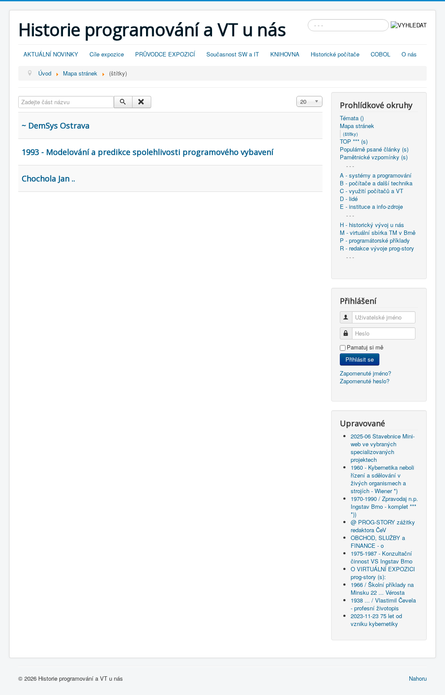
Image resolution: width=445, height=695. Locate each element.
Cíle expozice (107, 54)
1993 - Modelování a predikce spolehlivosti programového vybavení (147, 152)
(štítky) (350, 133)
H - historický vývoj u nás (372, 225)
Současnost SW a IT (232, 54)
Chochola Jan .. (48, 178)
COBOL (380, 54)
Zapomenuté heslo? (364, 381)
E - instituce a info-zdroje (371, 207)
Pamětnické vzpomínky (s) (374, 157)
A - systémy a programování (376, 175)
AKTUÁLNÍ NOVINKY (50, 54)
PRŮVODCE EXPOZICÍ (165, 54)
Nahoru (418, 678)
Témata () (352, 118)
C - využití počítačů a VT (371, 191)
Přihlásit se (359, 359)
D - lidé (349, 199)
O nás (409, 54)
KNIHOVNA (284, 54)
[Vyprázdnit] (141, 102)
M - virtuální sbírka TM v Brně (377, 233)
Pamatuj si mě (365, 347)
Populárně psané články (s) (374, 149)
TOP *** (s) (354, 141)
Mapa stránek (357, 126)
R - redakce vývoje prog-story (377, 248)
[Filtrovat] (123, 102)
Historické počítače (335, 54)
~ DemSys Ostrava (56, 125)
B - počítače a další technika (376, 183)
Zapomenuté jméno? (365, 373)
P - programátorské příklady (375, 240)
